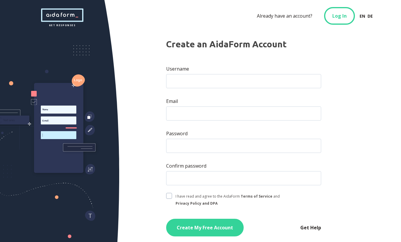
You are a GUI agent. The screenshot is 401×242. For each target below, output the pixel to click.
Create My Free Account (205, 227)
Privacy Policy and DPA (197, 203)
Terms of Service (256, 196)
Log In (339, 16)
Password (177, 133)
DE (370, 16)
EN (362, 16)
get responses (62, 15)
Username (177, 69)
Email (172, 101)
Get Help (310, 227)
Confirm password (186, 166)
